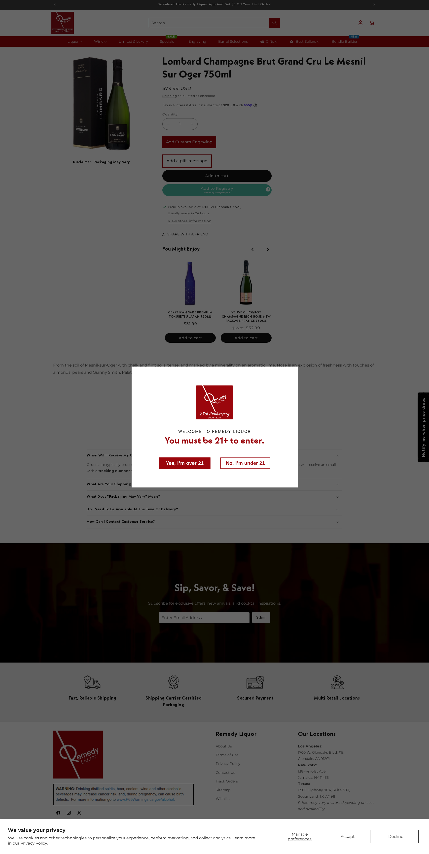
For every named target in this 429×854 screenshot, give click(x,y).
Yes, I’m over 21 (185, 463)
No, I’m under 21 (245, 463)
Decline (395, 836)
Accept (348, 836)
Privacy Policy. (34, 843)
